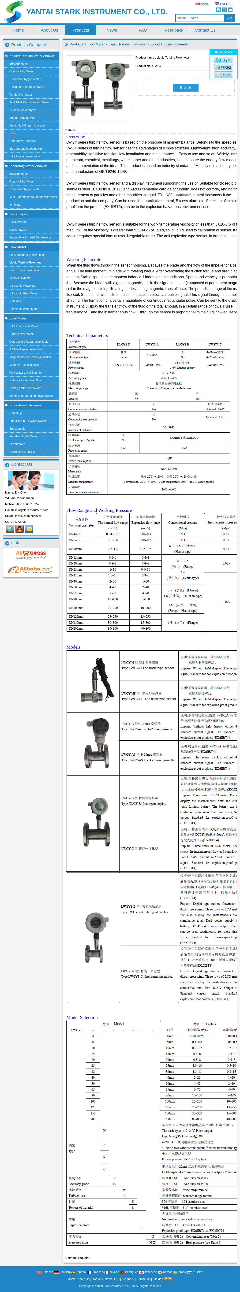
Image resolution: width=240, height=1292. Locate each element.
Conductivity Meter (21, 71)
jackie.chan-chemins (28, 516)
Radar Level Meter (21, 334)
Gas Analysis (18, 214)
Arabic (182, 1272)
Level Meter (17, 318)
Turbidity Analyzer (20, 94)
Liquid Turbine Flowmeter (128, 44)
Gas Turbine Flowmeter (24, 270)
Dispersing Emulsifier (23, 451)
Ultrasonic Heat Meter (23, 293)
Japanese (150, 1272)
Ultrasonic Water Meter (23, 309)
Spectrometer (17, 428)
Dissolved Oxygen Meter (25, 79)
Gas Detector (17, 222)
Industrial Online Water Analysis (32, 56)
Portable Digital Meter (23, 436)
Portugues (131, 1272)
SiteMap (158, 1279)
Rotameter (16, 301)
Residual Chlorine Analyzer (26, 87)
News (111, 30)
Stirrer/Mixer (17, 444)
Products (80, 30)
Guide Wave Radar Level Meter (29, 341)
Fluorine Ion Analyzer (22, 110)
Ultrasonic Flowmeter (22, 285)
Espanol (80, 1272)
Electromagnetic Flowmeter (26, 254)
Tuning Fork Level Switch (25, 388)
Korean (167, 1272)
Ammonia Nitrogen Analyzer (27, 125)
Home (18, 30)
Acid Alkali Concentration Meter (29, 102)
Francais (98, 1272)
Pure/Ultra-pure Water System (28, 421)
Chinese (47, 1272)
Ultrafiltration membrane (24, 156)
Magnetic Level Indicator (25, 365)
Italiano (114, 1272)
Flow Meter (96, 44)
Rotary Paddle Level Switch (27, 380)
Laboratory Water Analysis (28, 166)
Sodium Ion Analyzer (22, 117)
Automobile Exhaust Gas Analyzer (30, 237)
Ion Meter (15, 204)
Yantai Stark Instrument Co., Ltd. (115, 1286)
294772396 (18, 521)
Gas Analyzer (17, 229)
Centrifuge (16, 413)
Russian (197, 1272)
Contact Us (205, 30)
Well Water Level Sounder (26, 372)
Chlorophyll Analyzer (22, 141)
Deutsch (64, 1272)
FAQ (143, 30)
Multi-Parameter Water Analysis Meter (33, 197)
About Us (49, 30)
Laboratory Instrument (25, 405)
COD (12, 133)
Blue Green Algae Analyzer (26, 148)
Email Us (185, 87)
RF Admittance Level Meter (26, 349)
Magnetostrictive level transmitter (30, 357)
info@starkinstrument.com (31, 510)
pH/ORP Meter (18, 63)
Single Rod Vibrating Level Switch (31, 395)
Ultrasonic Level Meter (23, 326)
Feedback (174, 30)
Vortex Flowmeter (20, 278)
